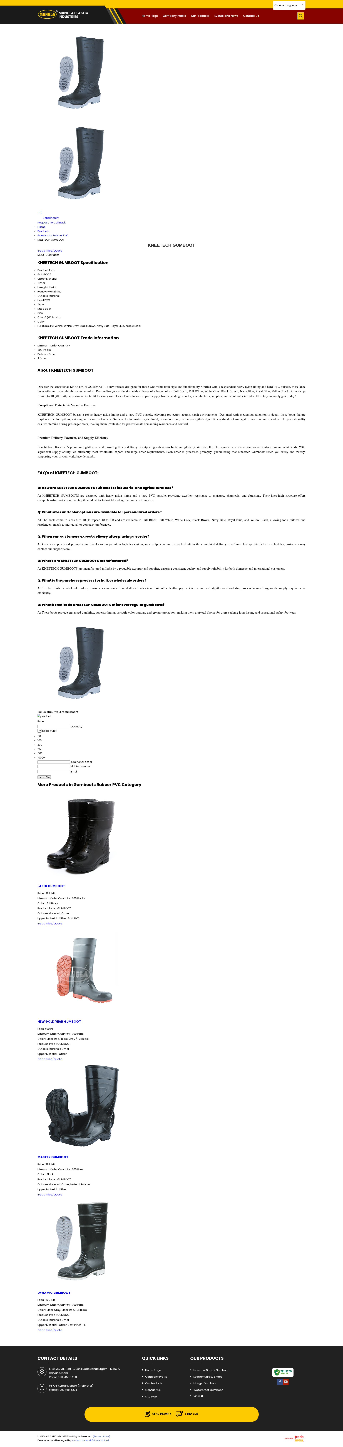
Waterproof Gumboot (208, 1390)
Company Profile (174, 16)
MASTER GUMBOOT (53, 1157)
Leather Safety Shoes (207, 1377)
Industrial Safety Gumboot (211, 1370)
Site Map (151, 1396)
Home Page (150, 16)
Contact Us (251, 16)
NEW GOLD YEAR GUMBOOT (59, 1021)
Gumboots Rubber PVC (53, 235)
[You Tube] (286, 1384)
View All (198, 1396)
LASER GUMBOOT (51, 886)
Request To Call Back (52, 222)
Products (43, 231)
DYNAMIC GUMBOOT (54, 1293)
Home (42, 227)
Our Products (200, 16)
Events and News (226, 16)
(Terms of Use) (101, 1436)
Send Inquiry (50, 218)
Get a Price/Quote (50, 250)
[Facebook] (280, 1384)
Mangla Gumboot (205, 1383)
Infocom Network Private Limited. (90, 1440)
